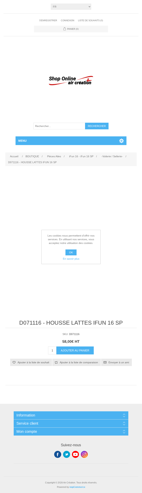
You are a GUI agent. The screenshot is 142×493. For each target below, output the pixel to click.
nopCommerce (77, 487)
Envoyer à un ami (119, 362)
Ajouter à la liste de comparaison (79, 362)
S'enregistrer (48, 20)
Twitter (66, 454)
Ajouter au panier (75, 350)
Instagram (84, 454)
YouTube (75, 454)
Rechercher (97, 126)
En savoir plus (71, 258)
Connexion (67, 20)
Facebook (57, 454)
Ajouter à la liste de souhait (33, 362)
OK (71, 252)
